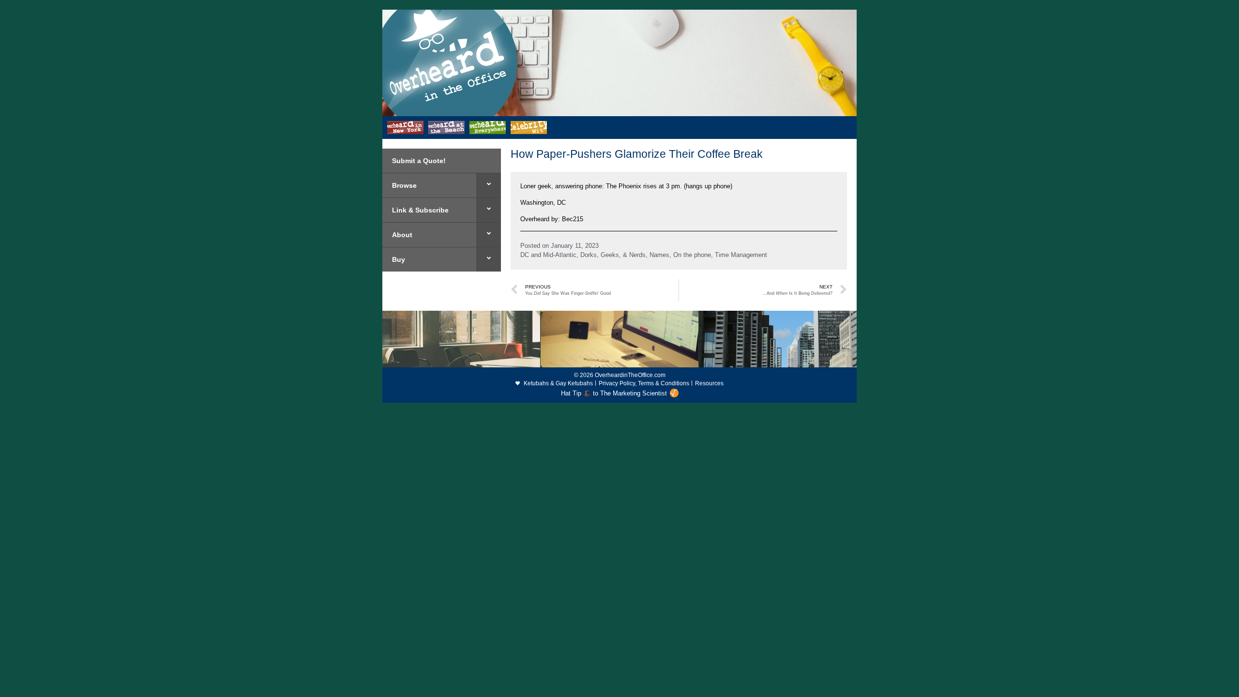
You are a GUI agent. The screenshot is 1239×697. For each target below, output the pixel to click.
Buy (398, 259)
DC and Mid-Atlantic (548, 254)
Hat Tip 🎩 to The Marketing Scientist (614, 393)
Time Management (741, 254)
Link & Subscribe (420, 210)
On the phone (692, 254)
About (402, 235)
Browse (404, 185)
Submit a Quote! (419, 161)
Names (659, 254)
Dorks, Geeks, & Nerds (613, 254)
